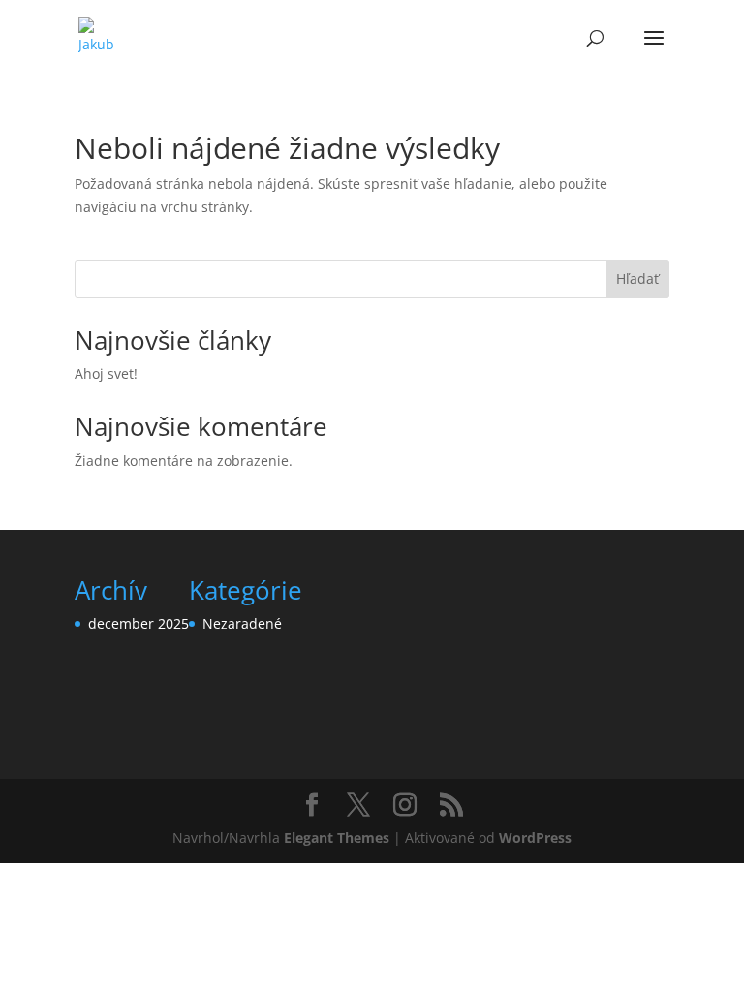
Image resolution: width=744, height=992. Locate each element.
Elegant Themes (336, 837)
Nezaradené (242, 623)
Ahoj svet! (106, 373)
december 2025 (138, 623)
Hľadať (637, 278)
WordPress (535, 837)
